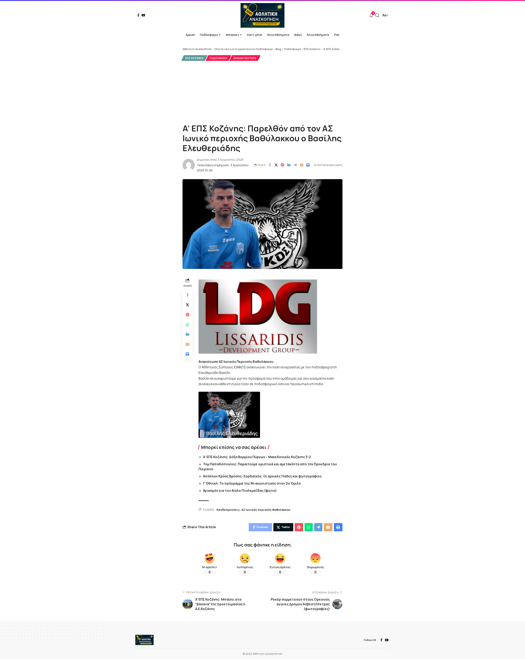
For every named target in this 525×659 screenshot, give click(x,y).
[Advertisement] (262, 91)
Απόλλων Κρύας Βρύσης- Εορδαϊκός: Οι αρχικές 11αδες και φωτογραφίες (262, 476)
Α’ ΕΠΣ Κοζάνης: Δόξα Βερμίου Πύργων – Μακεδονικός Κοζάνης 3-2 (257, 457)
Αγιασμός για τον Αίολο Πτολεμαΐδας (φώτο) (240, 490)
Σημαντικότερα (245, 58)
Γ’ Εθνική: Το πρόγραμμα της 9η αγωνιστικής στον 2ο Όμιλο (252, 483)
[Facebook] (138, 15)
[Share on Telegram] (295, 165)
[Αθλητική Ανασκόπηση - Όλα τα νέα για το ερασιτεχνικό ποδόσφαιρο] (262, 15)
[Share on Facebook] (270, 165)
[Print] (308, 165)
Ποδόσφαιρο (218, 58)
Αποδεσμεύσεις (228, 510)
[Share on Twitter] (276, 165)
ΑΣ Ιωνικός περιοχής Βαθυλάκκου (265, 510)
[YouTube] (143, 15)
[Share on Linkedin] (289, 165)
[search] (377, 15)
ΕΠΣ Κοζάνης (194, 58)
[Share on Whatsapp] (187, 324)
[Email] (301, 165)
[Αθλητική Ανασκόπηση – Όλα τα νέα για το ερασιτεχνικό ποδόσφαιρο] (144, 640)
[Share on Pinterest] (282, 165)
